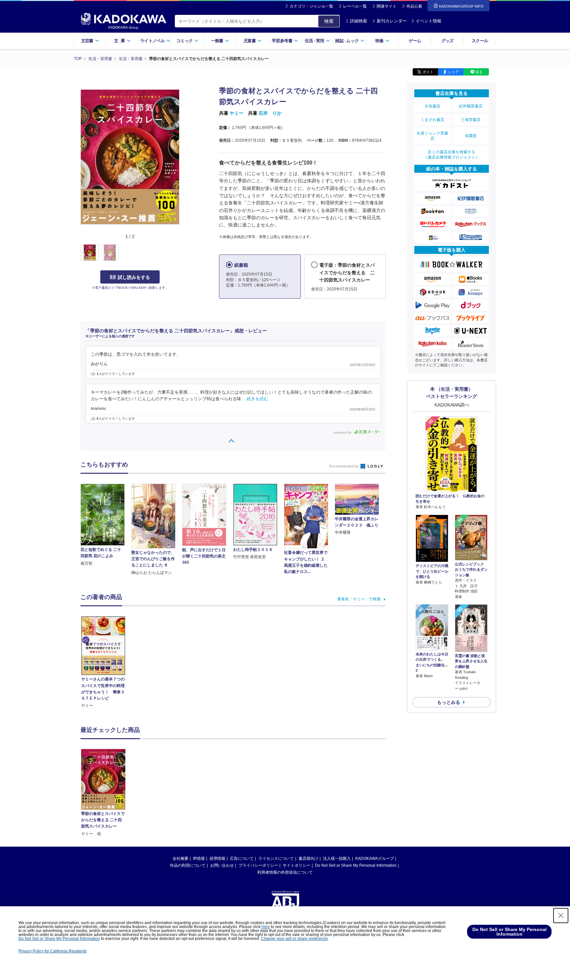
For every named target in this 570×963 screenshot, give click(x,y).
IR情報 (199, 858)
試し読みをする (134, 277)
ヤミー (236, 113)
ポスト (428, 72)
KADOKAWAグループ (374, 858)
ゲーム (415, 40)
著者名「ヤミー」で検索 (359, 599)
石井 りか (270, 113)
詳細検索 (358, 20)
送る (479, 72)
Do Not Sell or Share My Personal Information (355, 865)
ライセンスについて (276, 858)
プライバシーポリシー (258, 865)
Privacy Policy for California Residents (52, 951)
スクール (480, 40)
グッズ (447, 40)
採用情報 (217, 858)
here (266, 927)
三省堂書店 (471, 119)
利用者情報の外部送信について (285, 872)
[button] (183, 253)
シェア (453, 72)
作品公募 (414, 6)
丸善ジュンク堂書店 (432, 136)
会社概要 (180, 858)
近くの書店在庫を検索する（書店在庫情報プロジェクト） (451, 155)
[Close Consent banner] (561, 915)
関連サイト (386, 6)
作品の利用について (188, 865)
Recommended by (344, 466)
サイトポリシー (296, 865)
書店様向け (308, 858)
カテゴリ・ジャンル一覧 (311, 6)
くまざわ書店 (432, 119)
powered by (343, 432)
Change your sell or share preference (294, 939)
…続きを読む (255, 399)
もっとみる (448, 702)
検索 (328, 21)
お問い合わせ (222, 865)
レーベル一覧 (355, 6)
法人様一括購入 (337, 858)
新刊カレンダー (392, 20)
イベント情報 (428, 20)
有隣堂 (471, 136)
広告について (242, 858)
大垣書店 (432, 106)
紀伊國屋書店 (471, 106)
